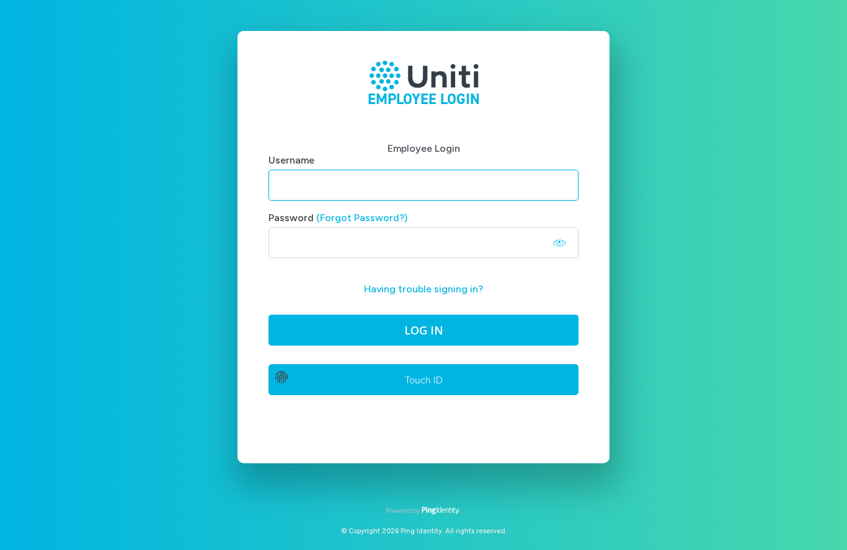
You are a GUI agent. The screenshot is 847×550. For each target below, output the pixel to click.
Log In (423, 330)
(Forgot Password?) (361, 218)
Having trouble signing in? (423, 289)
